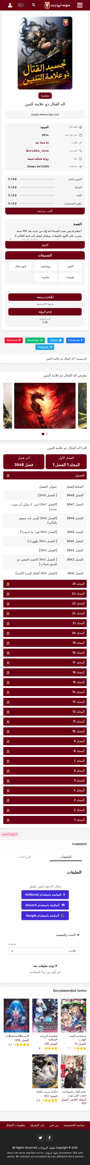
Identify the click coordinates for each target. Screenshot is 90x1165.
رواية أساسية (8, 834)
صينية (31, 158)
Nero (29, 150)
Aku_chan (41, 150)
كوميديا (70, 277)
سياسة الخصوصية (74, 1125)
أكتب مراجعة (45, 211)
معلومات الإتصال (15, 1125)
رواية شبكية (42, 158)
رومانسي (46, 266)
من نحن (54, 1125)
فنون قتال (20, 266)
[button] (43, 434)
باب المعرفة (37, 1125)
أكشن (70, 266)
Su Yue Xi (42, 143)
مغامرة (45, 277)
